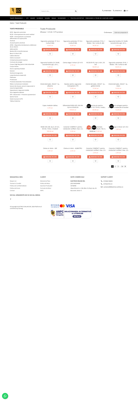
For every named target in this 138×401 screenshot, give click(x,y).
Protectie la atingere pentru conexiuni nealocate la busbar (118, 106)
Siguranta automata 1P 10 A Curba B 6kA (72, 42)
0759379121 (108, 184)
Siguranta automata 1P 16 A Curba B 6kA (50, 42)
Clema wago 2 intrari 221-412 (118, 127)
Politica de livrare (15, 188)
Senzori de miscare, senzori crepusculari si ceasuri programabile (22, 87)
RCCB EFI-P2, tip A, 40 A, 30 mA (95, 63)
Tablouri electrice (15, 101)
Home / (12, 23)
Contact (12, 190)
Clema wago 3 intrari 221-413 (73, 62)
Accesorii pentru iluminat (17, 43)
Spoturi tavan (14, 97)
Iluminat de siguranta (16, 73)
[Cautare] (76, 11)
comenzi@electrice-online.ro (113, 187)
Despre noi (13, 181)
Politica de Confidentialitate (18, 186)
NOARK (47, 18)
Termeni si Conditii (15, 183)
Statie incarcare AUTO (16, 99)
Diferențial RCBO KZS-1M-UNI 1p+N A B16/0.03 (73, 106)
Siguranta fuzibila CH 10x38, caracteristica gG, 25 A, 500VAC (50, 63)
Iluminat (12, 41)
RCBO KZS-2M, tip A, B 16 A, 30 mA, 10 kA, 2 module (50, 128)
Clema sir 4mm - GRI (50, 148)
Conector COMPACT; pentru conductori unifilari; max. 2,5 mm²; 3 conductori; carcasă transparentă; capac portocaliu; (95, 149)
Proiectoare (13, 79)
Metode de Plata (45, 181)
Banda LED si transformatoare (19, 51)
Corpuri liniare (14, 66)
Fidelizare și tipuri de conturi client (99, 18)
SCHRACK (40, 18)
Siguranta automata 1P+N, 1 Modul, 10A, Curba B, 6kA (118, 63)
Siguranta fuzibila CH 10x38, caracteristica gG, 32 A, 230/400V (118, 42)
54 (122, 166)
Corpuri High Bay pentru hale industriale (22, 64)
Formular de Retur (45, 188)
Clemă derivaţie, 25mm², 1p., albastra (50, 85)
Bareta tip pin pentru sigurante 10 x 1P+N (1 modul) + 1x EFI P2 (95, 106)
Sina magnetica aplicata (17, 92)
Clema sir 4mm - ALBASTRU (73, 148)
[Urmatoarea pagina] (125, 166)
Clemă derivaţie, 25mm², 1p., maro (118, 85)
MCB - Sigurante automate (18, 32)
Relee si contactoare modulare (19, 84)
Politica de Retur (77, 18)
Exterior (12, 71)
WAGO (54, 18)
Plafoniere (13, 77)
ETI (27, 18)
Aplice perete (14, 49)
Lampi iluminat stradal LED (18, 75)
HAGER (32, 18)
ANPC (42, 190)
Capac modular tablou (50, 105)
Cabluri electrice (14, 56)
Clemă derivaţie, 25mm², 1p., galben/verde (95, 85)
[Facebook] (10, 199)
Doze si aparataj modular (17, 69)
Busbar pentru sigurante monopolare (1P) (72, 85)
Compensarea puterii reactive (19, 60)
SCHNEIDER (62, 18)
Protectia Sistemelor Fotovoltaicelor (20, 82)
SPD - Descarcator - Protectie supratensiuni (23, 94)
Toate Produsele (16, 18)
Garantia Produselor (46, 186)
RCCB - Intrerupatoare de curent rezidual (22, 34)
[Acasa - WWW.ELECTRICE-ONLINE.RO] (20, 11)
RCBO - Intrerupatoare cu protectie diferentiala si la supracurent (20, 37)
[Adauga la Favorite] (50, 54)
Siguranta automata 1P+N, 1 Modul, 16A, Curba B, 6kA (95, 42)
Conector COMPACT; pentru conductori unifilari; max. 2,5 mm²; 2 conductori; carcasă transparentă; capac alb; (73, 128)
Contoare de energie (16, 62)
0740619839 (108, 181)
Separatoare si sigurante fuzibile (19, 90)
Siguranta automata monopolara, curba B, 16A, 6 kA (95, 128)
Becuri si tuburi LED (16, 53)
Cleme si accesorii (15, 58)
